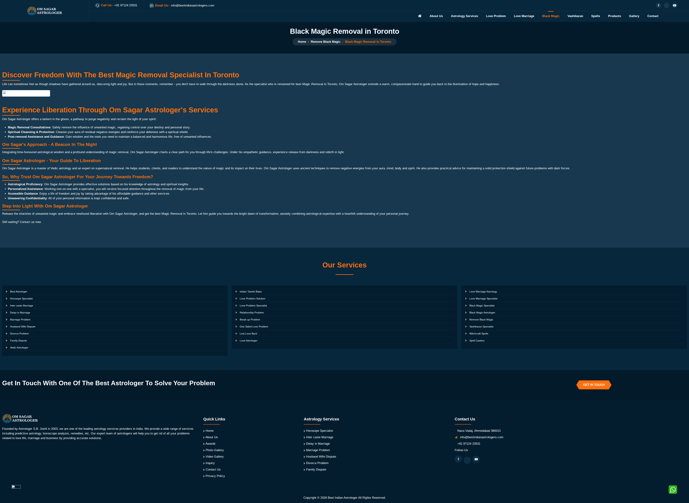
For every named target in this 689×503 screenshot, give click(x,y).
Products (614, 16)
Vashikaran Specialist (481, 326)
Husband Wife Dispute (22, 326)
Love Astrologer (248, 340)
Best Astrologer (18, 291)
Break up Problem (250, 319)
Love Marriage (524, 16)
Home (302, 41)
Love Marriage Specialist (483, 298)
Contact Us (213, 469)
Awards (210, 443)
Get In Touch (594, 384)
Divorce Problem (19, 333)
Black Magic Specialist (482, 305)
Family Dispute (18, 340)
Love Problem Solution (252, 298)
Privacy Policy (215, 476)
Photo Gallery (215, 450)
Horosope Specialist (21, 298)
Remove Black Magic (325, 41)
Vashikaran (575, 16)
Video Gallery (215, 456)
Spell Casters (476, 340)
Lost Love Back (248, 333)
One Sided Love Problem (254, 326)
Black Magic (550, 16)
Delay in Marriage (20, 312)
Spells (595, 16)
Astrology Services (464, 16)
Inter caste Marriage (21, 305)
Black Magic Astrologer (482, 312)
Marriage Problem (20, 319)
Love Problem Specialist (253, 305)
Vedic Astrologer (19, 347)
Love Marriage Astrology (483, 291)
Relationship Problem (252, 312)
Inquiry (210, 463)
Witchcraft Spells (478, 333)
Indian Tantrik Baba (251, 291)
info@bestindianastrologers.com (481, 437)
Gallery (634, 16)
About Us (436, 16)
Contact (652, 16)
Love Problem (496, 16)
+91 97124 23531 (468, 443)
